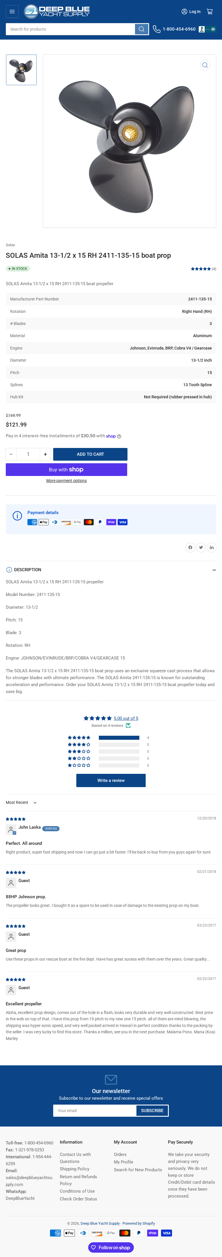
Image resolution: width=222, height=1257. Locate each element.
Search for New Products (138, 1169)
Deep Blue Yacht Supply (100, 1223)
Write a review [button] (111, 780)
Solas (10, 245)
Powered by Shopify (139, 1223)
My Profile (123, 1162)
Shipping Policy (74, 1169)
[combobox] (77, 29)
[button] (79, 738)
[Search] (141, 29)
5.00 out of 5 (126, 718)
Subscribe (152, 1110)
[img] (16, 818)
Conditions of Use (77, 1191)
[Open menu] (12, 11)
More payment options (66, 480)
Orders (120, 1154)
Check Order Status (78, 1199)
